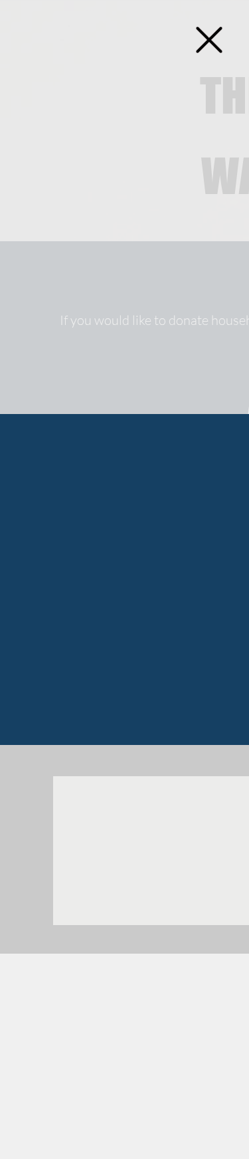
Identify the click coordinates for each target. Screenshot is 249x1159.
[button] (209, 40)
